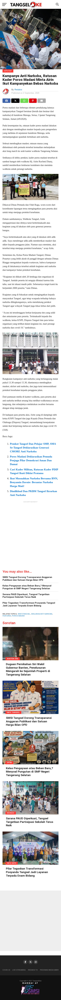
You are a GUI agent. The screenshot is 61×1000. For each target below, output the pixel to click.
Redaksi (18, 89)
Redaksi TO (33, 970)
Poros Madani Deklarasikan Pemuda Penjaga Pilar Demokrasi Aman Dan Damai (31, 460)
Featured (7, 616)
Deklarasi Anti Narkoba (41, 614)
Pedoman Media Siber (49, 970)
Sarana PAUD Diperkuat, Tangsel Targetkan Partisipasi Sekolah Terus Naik (26, 595)
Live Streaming (19, 970)
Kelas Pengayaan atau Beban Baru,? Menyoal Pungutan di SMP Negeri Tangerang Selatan (27, 587)
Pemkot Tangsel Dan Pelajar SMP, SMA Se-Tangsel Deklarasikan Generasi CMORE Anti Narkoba (33, 447)
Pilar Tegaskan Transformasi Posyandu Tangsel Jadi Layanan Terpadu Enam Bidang (29, 604)
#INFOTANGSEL (24, 614)
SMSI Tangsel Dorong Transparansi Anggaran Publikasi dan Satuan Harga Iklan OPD (27, 578)
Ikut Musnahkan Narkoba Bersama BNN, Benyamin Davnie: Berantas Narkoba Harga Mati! (34, 482)
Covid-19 (6, 970)
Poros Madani (18, 616)
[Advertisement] (30, 534)
